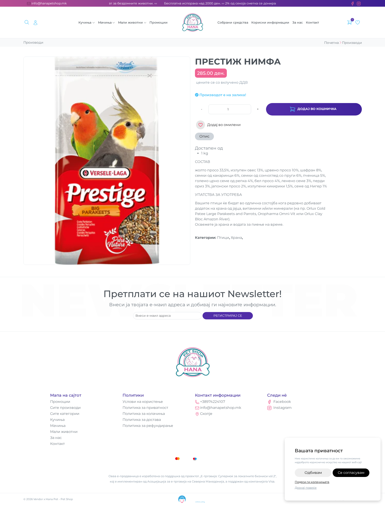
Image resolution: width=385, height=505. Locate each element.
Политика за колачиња (144, 414)
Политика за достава (142, 420)
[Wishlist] (357, 22)
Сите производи (65, 408)
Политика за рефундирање (148, 426)
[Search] (27, 22)
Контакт (312, 22)
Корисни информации (270, 22)
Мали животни (130, 22)
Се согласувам (351, 473)
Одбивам (313, 473)
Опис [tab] (204, 136)
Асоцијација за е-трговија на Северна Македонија (185, 481)
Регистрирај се (227, 316)
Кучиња (84, 22)
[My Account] (35, 22)
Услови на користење (143, 402)
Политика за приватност (145, 408)
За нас (297, 22)
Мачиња (105, 22)
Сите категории (64, 414)
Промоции (158, 22)
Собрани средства (232, 22)
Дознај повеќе (306, 487)
